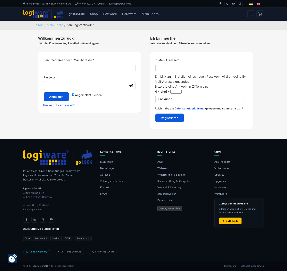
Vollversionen (222, 168)
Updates (219, 174)
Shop (94, 14)
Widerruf (162, 168)
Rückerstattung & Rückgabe (173, 181)
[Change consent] (12, 258)
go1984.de (77, 14)
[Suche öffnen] (251, 14)
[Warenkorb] (260, 14)
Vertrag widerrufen (169, 208)
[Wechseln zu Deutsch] (251, 3)
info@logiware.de (121, 3)
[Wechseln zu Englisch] (258, 3)
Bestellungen (107, 168)
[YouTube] (51, 219)
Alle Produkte (222, 161)
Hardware (129, 14)
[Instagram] (240, 3)
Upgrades (220, 181)
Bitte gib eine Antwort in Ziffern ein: (181, 86)
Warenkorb (220, 193)
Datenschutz (164, 200)
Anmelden (56, 97)
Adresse (105, 174)
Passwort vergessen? (59, 105)
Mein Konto (150, 14)
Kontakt (104, 187)
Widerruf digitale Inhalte (171, 174)
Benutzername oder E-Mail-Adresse (69, 60)
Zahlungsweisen (166, 193)
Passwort (51, 77)
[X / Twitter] (226, 3)
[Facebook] (220, 3)
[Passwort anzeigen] (131, 86)
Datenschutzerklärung (190, 108)
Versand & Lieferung (169, 187)
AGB (160, 161)
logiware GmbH (40, 266)
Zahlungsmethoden (111, 181)
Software (110, 14)
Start (40, 25)
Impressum (230, 266)
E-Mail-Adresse (167, 60)
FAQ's (103, 193)
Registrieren (169, 118)
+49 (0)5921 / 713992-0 (91, 3)
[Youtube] (233, 3)
